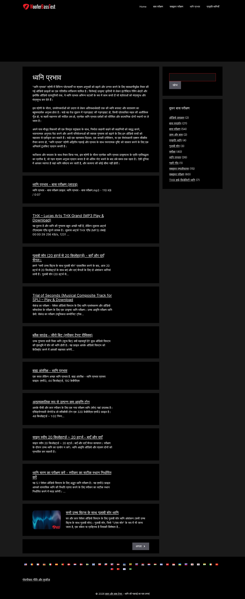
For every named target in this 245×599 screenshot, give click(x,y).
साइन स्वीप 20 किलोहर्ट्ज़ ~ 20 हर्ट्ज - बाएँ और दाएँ (67, 437)
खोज (175, 85)
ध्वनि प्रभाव (195, 6)
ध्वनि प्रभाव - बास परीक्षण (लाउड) (55, 184)
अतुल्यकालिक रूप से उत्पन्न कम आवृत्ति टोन (61, 402)
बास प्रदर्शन (175, 123)
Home (143, 6)
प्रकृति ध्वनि (175, 140)
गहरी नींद (173, 163)
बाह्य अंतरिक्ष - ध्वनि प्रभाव (49, 370)
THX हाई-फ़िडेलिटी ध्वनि (182, 180)
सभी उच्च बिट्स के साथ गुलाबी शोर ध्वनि (92, 512)
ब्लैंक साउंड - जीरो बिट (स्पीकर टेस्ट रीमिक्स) (62, 335)
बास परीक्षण (158, 6)
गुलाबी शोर (174, 146)
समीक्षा (172, 151)
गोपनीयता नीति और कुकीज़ (36, 579)
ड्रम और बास (176, 134)
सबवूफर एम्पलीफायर (179, 168)
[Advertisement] (122, 38)
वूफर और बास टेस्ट (114, 593)
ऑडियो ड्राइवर (176, 117)
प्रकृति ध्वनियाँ (213, 6)
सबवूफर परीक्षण (176, 6)
